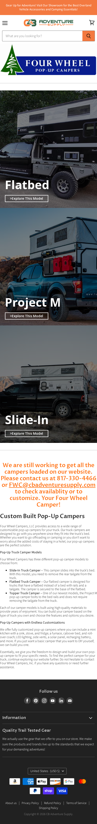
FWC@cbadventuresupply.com (52, 485)
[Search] (88, 36)
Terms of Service (76, 803)
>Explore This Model (26, 198)
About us (10, 803)
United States (45, 771)
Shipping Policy (48, 808)
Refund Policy (52, 803)
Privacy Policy (30, 803)
